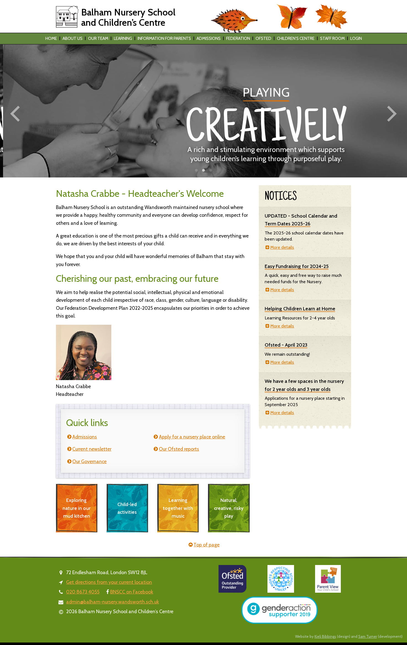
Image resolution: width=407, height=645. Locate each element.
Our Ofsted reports (179, 449)
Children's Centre (296, 38)
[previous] (16, 114)
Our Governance (89, 461)
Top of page (207, 545)
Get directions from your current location (109, 582)
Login (356, 38)
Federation (238, 38)
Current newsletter (91, 449)
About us (73, 38)
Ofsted (263, 38)
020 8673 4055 (82, 592)
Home (51, 38)
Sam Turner (367, 636)
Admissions (209, 38)
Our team (98, 38)
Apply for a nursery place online (192, 437)
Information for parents (164, 38)
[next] (390, 114)
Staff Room (332, 38)
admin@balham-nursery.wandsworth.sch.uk (112, 602)
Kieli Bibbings (325, 636)
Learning (123, 38)
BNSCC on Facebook (131, 592)
